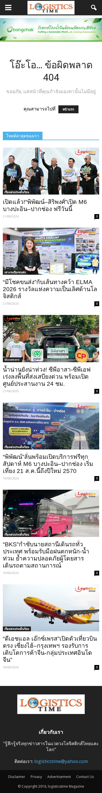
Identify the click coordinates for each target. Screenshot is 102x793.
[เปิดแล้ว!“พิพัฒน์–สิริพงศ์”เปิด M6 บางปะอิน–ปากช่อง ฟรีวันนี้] (51, 171)
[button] (94, 7)
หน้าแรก (68, 109)
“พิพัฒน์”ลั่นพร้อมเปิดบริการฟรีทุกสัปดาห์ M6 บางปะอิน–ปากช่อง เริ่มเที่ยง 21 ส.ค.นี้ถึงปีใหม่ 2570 (48, 463)
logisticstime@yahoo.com (61, 761)
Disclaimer (16, 776)
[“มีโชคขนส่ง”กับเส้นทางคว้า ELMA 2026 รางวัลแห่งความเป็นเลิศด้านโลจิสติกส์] (51, 251)
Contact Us (85, 776)
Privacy (36, 776)
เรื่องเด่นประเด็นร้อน (17, 192)
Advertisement (59, 776)
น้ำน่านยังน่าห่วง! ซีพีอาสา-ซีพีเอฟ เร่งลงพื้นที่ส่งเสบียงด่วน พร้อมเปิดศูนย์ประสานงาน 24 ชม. (47, 376)
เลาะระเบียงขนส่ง (15, 272)
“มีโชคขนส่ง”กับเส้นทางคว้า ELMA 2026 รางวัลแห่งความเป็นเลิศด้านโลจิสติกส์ (50, 289)
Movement (12, 360)
